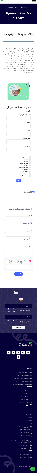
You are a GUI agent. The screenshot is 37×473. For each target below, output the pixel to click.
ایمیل (29, 131)
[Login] (5, 1)
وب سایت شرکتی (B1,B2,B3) (25, 372)
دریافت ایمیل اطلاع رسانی (25, 310)
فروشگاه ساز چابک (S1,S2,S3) (24, 375)
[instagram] (23, 352)
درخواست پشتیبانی (27, 421)
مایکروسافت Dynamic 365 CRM (15, 8)
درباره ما (30, 409)
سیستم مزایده (28, 391)
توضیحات (27, 146)
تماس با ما (29, 412)
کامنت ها (27, 247)
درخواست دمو (28, 418)
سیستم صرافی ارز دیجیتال (25, 400)
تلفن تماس (27, 138)
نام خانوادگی (26, 223)
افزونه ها (26, 159)
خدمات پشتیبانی (23, 174)
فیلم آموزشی (25, 172)
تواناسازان (27, 8)
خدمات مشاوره (24, 176)
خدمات (26, 170)
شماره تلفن (27, 239)
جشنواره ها (29, 415)
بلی (9, 311)
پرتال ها (26, 165)
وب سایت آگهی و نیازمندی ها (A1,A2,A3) (22, 384)
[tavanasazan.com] (2, 1)
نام (29, 215)
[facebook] (18, 352)
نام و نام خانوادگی (25, 115)
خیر (14, 311)
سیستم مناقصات (28, 394)
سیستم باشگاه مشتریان (26, 397)
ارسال (18, 274)
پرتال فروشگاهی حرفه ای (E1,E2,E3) (23, 381)
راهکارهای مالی (24, 163)
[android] (18, 357)
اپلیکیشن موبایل (23, 167)
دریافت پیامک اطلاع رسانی (24, 322)
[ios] (8, 352)
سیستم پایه (25, 157)
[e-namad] (30, 467)
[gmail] (13, 352)
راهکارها (26, 161)
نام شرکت (27, 123)
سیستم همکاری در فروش (26, 403)
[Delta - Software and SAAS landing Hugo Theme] (25, 344)
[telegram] (28, 352)
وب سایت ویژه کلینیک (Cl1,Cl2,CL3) (23, 378)
